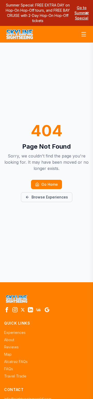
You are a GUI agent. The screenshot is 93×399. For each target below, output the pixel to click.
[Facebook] (6, 309)
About (9, 340)
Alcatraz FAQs (16, 361)
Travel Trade (15, 376)
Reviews (11, 347)
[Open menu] (84, 34)
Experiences (15, 332)
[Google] (47, 309)
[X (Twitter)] (23, 310)
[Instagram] (15, 309)
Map (8, 354)
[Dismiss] (87, 13)
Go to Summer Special (81, 12)
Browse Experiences (50, 197)
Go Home (49, 184)
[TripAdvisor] (38, 309)
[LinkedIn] (30, 309)
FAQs (8, 369)
